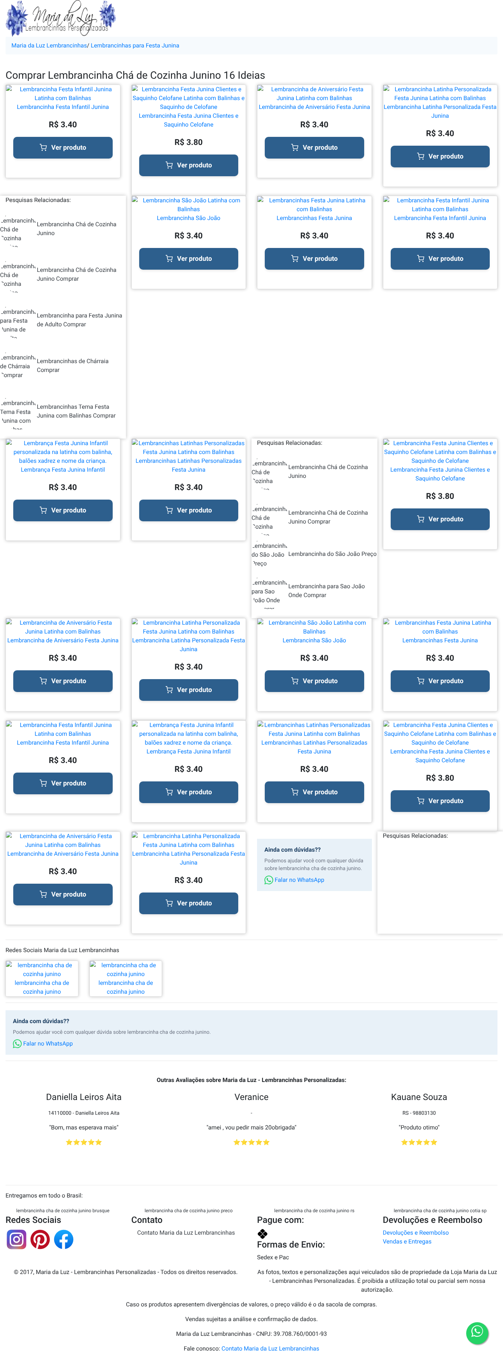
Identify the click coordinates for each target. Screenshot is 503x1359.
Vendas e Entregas (407, 1241)
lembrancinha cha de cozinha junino (42, 987)
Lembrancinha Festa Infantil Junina (63, 106)
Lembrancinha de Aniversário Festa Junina (314, 106)
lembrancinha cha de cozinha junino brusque (62, 1211)
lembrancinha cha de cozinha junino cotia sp (440, 1211)
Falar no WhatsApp (298, 879)
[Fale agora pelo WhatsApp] (477, 1333)
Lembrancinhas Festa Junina (314, 217)
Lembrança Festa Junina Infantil (63, 469)
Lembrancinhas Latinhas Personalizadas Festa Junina (189, 465)
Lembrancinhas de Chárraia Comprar (73, 365)
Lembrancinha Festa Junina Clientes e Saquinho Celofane (189, 120)
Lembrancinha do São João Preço (332, 553)
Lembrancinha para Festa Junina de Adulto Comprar (79, 320)
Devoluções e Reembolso (416, 1232)
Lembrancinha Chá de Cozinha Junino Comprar (76, 274)
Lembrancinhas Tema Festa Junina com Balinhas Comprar (76, 411)
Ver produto (68, 148)
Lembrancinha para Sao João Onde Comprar (326, 591)
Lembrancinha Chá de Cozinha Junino (76, 229)
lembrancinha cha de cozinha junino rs (314, 1211)
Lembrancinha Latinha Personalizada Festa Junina (440, 111)
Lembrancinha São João (188, 217)
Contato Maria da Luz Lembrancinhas (186, 1232)
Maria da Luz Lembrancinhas (49, 45)
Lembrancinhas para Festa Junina (135, 45)
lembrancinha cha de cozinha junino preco (189, 1211)
